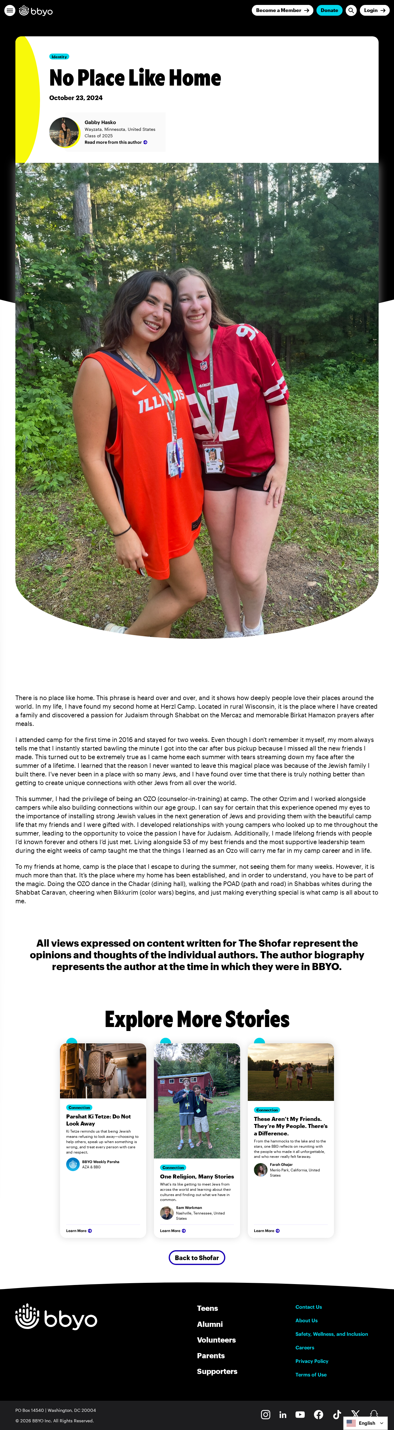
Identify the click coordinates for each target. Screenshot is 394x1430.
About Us (307, 1320)
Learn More (76, 1230)
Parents (211, 1355)
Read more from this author (113, 142)
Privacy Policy (312, 1361)
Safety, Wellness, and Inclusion (332, 1334)
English (367, 1423)
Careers (305, 1347)
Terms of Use (311, 1375)
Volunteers (216, 1339)
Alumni (210, 1323)
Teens (207, 1307)
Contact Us (309, 1307)
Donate (329, 10)
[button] (9, 10)
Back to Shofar (197, 1257)
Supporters (217, 1371)
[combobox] (365, 1423)
